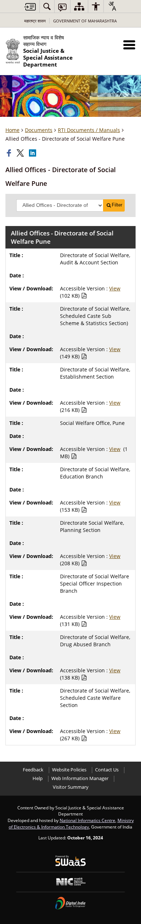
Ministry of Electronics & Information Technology (71, 823)
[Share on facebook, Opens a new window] (9, 153)
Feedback (33, 770)
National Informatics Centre (87, 820)
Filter (117, 205)
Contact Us (107, 770)
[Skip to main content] (30, 7)
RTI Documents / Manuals (89, 130)
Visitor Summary (71, 787)
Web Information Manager (79, 778)
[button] (129, 44)
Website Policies (69, 770)
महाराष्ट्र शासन (35, 21)
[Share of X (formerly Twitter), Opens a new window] (21, 153)
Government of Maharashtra (85, 21)
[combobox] (112, 6)
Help (38, 778)
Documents (38, 130)
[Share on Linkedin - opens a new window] (33, 153)
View (114, 288)
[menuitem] (47, 6)
